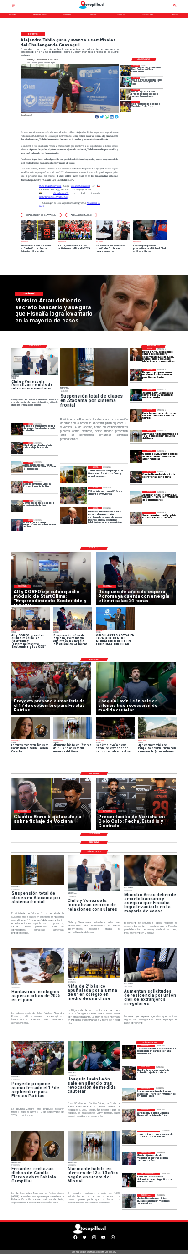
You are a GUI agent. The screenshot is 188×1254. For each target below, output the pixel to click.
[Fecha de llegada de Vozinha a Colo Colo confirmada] (125, 106)
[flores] (136, 415)
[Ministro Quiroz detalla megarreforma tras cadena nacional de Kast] (17, 525)
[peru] (17, 506)
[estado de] (136, 354)
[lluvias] (129, 1201)
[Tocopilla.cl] (13, 6)
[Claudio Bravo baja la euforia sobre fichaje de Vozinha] (136, 477)
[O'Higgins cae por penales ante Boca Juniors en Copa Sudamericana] (125, 70)
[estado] (136, 456)
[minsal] (136, 436)
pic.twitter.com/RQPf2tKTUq (53, 196)
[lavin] (136, 395)
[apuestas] (125, 82)
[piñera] (136, 497)
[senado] (136, 518)
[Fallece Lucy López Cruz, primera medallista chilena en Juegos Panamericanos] (125, 94)
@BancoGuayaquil (80, 185)
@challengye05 (61, 193)
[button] (41, 215)
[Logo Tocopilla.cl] (94, 9)
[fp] (136, 375)
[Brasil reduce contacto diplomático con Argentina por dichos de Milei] (129, 1180)
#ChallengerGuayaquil (50, 185)
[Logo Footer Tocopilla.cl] (93, 1233)
